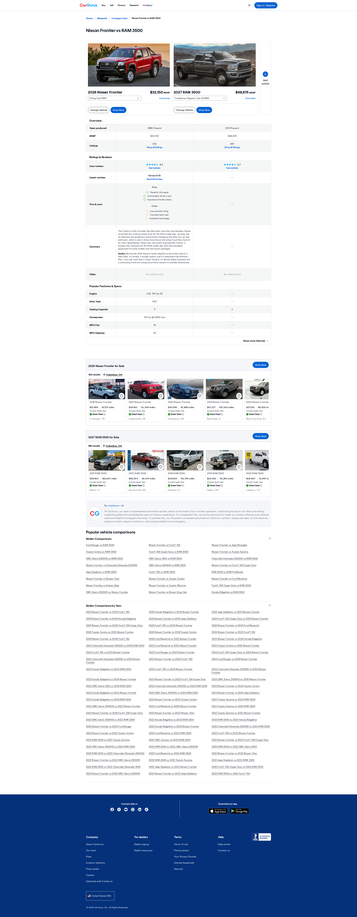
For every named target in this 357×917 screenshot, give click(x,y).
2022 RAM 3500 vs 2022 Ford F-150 (231, 773)
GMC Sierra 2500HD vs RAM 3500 (104, 558)
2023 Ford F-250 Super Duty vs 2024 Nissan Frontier (240, 652)
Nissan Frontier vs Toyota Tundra (166, 578)
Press (89, 856)
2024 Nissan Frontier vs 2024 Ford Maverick (235, 625)
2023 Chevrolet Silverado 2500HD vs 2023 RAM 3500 (178, 686)
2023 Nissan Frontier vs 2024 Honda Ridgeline (237, 638)
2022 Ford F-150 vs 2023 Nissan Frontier (233, 733)
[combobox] (100, 895)
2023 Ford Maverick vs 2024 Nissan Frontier (173, 706)
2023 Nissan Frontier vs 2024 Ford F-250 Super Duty (114, 712)
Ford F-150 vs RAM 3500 (162, 572)
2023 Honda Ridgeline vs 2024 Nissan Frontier (111, 679)
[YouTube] (126, 810)
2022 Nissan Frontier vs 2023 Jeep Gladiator (173, 773)
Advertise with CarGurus (99, 881)
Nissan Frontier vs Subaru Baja (102, 585)
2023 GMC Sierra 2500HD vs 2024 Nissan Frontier (239, 679)
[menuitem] (104, 5)
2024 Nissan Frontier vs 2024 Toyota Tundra (173, 632)
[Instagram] (133, 810)
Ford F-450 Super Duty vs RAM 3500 (169, 551)
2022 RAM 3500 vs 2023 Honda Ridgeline (234, 719)
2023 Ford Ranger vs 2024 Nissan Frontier (234, 659)
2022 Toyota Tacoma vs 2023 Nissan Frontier (236, 712)
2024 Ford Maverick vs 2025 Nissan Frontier (172, 638)
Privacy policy (181, 850)
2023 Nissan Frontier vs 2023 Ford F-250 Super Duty (177, 679)
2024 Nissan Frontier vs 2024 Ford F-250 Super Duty (114, 625)
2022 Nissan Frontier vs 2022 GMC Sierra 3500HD (113, 773)
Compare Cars (119, 18)
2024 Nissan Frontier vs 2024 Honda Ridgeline (111, 618)
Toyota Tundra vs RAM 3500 (101, 551)
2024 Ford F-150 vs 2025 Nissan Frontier (170, 625)
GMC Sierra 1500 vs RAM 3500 (165, 558)
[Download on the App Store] (218, 811)
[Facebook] (112, 810)
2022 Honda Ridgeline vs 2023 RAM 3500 (171, 719)
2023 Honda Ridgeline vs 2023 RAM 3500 (108, 669)
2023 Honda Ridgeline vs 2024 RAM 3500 (108, 699)
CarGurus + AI (116, 505)
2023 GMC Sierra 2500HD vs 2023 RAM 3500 (173, 692)
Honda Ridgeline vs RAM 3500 (228, 592)
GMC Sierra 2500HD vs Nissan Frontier (107, 592)
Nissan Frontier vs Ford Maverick (229, 578)
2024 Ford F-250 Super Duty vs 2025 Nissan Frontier (240, 618)
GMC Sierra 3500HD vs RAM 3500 (167, 565)
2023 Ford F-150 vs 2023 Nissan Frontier (108, 652)
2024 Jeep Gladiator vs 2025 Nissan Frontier (236, 611)
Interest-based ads (184, 862)
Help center (224, 844)
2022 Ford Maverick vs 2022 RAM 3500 (170, 753)
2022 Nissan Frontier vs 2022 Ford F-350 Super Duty (240, 739)
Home (89, 18)
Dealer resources (143, 850)
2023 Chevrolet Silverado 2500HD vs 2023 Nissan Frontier (239, 671)
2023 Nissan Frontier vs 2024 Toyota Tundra (236, 686)
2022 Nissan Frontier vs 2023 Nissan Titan (172, 712)
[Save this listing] (121, 396)
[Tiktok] (146, 810)
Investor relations (95, 862)
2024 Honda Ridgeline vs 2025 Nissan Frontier (174, 611)
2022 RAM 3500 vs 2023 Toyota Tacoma (108, 739)
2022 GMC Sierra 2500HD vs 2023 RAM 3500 (110, 746)
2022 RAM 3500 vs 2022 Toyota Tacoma (170, 760)
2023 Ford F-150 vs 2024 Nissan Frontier (171, 669)
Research (102, 18)
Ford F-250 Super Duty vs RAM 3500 (231, 585)
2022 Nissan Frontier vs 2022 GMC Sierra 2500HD (113, 760)
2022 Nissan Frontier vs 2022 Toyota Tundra (110, 733)
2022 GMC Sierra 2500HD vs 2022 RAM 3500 (110, 719)
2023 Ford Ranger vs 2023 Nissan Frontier (172, 652)
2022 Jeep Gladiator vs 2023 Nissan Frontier (173, 766)
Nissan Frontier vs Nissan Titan (103, 578)
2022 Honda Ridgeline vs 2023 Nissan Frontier (174, 726)
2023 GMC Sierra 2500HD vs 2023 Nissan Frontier (113, 706)
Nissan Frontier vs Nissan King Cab (168, 592)
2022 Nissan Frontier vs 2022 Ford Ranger (109, 726)
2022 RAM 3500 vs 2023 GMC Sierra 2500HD (173, 746)
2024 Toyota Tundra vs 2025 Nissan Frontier (110, 632)
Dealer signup (141, 844)
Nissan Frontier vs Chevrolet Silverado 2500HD (111, 565)
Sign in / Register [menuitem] (266, 5)
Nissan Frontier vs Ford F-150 (164, 545)
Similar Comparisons (99, 538)
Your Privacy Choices (185, 856)
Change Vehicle (98, 110)
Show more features (254, 340)
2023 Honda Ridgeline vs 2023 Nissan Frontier (111, 692)
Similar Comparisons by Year (104, 605)
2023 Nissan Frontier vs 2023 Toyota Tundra (173, 699)
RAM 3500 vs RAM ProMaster (227, 572)
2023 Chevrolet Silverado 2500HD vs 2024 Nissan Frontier (113, 661)
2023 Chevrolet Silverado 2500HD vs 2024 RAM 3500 (115, 645)
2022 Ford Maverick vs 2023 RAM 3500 (170, 733)
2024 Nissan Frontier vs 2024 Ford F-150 (108, 638)
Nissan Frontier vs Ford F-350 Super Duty (234, 565)
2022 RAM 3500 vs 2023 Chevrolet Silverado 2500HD (115, 753)
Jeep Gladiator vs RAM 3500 (101, 572)
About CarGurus (95, 844)
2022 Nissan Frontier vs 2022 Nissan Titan (234, 753)
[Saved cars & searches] (249, 5)
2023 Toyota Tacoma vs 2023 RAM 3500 (234, 699)
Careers (90, 875)
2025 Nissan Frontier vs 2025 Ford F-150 (108, 611)
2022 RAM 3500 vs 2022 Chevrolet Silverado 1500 (113, 766)
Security (178, 868)
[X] (119, 810)
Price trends (92, 868)
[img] (104, 414)
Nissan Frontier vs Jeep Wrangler (229, 545)
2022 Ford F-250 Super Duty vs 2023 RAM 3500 (237, 766)
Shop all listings (154, 147)
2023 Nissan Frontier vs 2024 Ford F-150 (171, 659)
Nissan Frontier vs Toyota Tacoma (230, 551)
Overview (164, 98)
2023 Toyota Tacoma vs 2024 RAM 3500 (233, 706)
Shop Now (118, 110)
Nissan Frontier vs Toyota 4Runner (167, 585)
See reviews (154, 168)
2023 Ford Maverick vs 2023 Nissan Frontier (173, 645)
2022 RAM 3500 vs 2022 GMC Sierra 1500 (234, 746)
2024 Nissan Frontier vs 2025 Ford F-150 (233, 632)
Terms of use (181, 844)
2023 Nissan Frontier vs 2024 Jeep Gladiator (236, 692)
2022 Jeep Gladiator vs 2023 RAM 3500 (233, 760)
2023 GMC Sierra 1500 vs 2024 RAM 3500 (108, 686)
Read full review (154, 179)
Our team (91, 850)
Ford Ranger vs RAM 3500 (100, 545)
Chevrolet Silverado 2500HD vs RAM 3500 (235, 558)
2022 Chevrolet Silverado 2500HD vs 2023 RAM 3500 (241, 726)
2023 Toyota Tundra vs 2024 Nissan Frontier (236, 645)
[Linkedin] (139, 810)
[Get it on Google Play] (239, 811)
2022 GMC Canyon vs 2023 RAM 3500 (169, 739)
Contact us (224, 850)
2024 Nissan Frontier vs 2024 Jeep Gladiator (173, 618)
